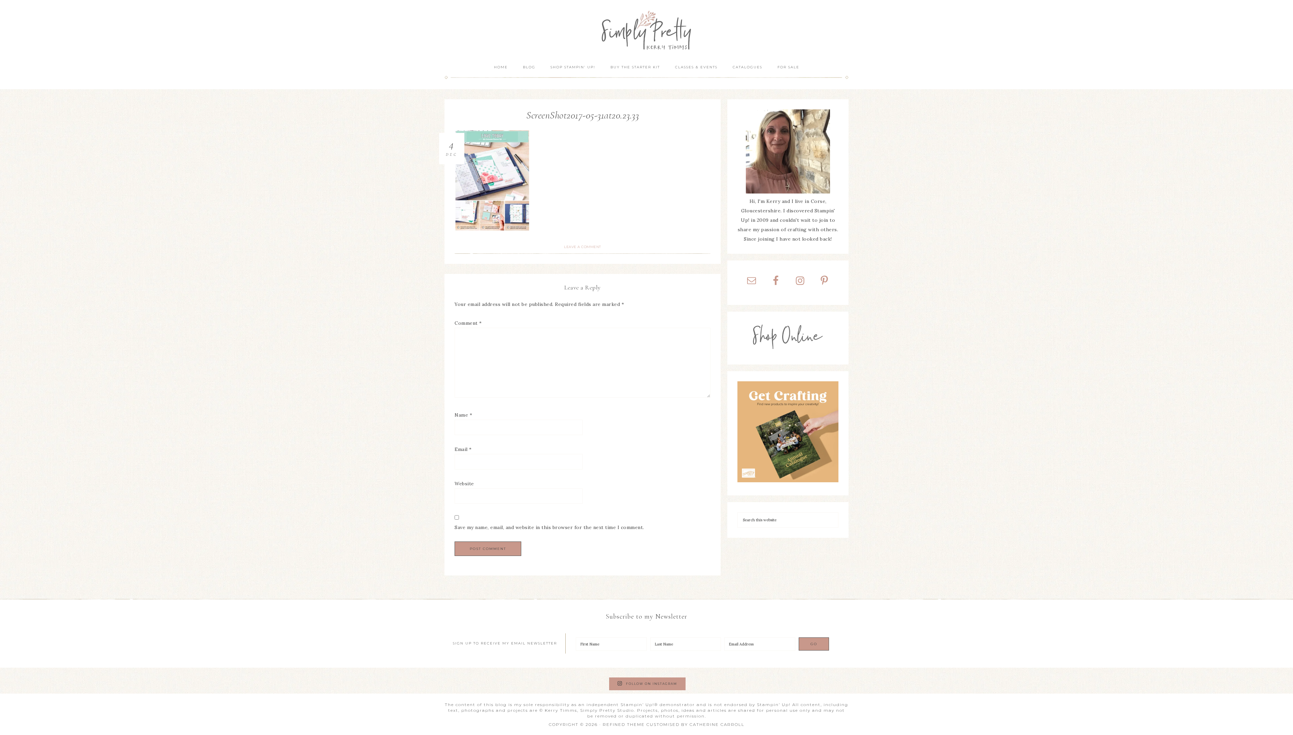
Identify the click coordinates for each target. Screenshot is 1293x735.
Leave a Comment (582, 247)
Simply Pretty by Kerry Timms (646, 29)
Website (464, 484)
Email (463, 449)
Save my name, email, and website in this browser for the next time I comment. (549, 527)
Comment (468, 323)
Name (463, 415)
